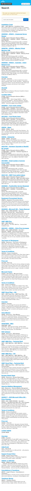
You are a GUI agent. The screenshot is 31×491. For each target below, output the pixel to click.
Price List (5, 261)
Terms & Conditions (8, 251)
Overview (5, 77)
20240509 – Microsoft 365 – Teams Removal (15, 209)
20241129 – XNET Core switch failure (13, 175)
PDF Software (6, 332)
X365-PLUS (5, 447)
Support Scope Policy (8, 454)
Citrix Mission (6, 313)
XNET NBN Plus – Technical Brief (12, 341)
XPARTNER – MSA (7, 324)
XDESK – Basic (6, 127)
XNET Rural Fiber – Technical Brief (13, 363)
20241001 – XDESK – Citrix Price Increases (15, 228)
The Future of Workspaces (10, 240)
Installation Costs (7, 24)
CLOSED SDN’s (6, 95)
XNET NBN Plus (7, 221)
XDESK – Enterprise (8, 137)
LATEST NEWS (6, 431)
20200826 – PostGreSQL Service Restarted (15, 186)
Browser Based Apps (8, 375)
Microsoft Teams (7, 272)
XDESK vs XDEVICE (8, 461)
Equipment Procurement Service (12, 198)
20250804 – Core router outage (11, 106)
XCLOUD (4, 88)
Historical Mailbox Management (12, 386)
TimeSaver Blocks (7, 478)
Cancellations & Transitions (10, 470)
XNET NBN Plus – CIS (8, 354)
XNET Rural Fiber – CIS (9, 292)
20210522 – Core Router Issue (11, 116)
